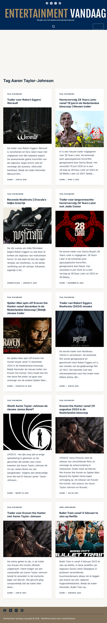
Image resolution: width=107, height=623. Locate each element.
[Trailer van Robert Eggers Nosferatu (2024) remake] (79, 329)
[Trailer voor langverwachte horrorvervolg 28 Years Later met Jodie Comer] (79, 229)
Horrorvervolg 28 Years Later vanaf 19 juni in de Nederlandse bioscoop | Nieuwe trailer (79, 103)
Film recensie (17, 194)
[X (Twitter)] (51, 3)
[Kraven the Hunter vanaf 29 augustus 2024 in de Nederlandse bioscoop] (79, 435)
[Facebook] (47, 3)
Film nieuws (17, 94)
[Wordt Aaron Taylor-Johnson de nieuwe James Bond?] (27, 432)
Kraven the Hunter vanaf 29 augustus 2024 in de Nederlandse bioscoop (77, 409)
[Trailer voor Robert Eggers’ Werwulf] (27, 125)
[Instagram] (55, 3)
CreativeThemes (68, 618)
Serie (61, 507)
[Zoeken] (53, 26)
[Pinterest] (60, 3)
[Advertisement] (53, 49)
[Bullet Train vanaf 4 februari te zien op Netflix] (79, 539)
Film (9, 94)
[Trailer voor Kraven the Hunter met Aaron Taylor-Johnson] (27, 539)
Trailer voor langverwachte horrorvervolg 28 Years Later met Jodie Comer (77, 203)
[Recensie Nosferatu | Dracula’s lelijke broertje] (27, 225)
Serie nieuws (70, 507)
